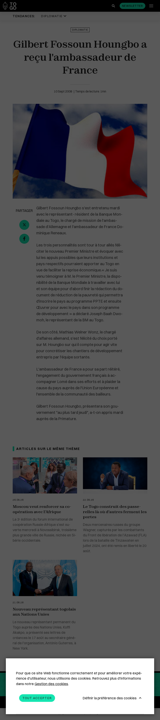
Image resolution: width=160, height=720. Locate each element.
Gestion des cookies (51, 684)
